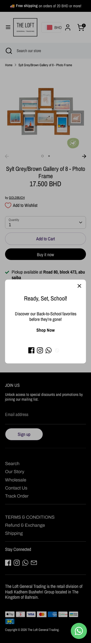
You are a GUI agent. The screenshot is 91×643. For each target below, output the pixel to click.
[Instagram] (40, 350)
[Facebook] (31, 350)
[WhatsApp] (49, 350)
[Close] (79, 286)
